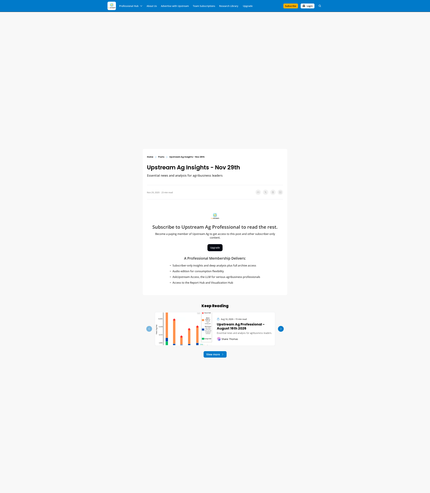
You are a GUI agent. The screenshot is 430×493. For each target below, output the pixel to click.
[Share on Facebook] (258, 192)
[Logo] (112, 6)
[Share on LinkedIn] (280, 192)
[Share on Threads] (273, 192)
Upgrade (215, 247)
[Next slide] (281, 329)
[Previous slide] (149, 329)
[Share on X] (265, 192)
